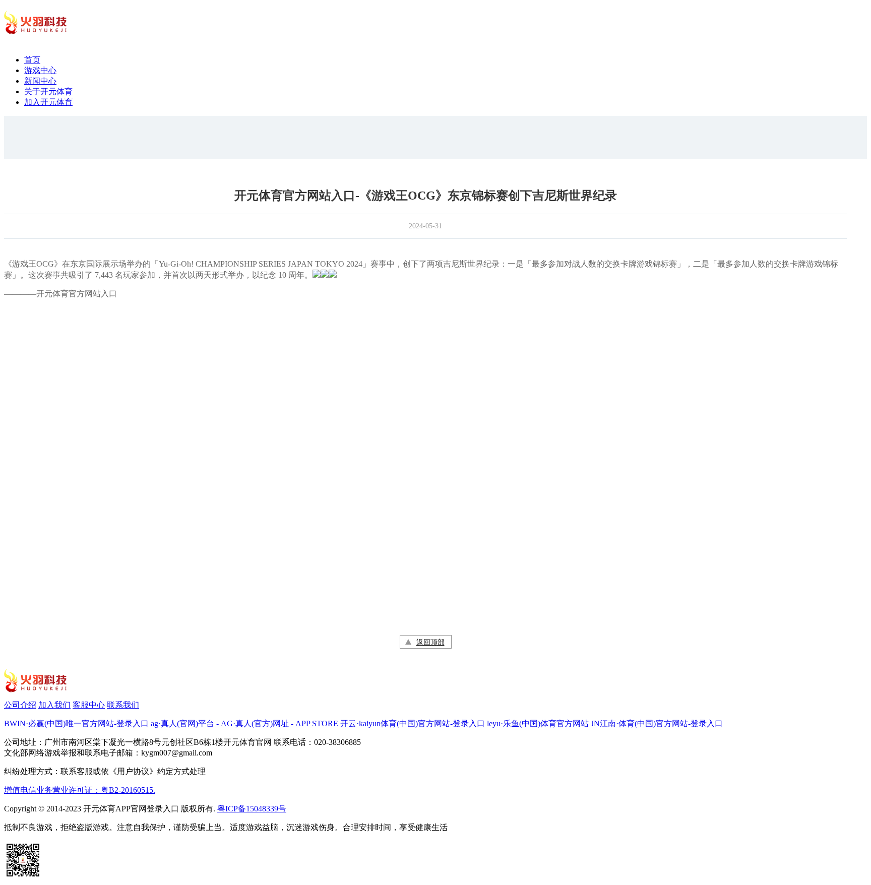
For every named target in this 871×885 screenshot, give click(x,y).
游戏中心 (40, 70)
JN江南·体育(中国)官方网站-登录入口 (657, 723)
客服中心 (89, 705)
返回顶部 (430, 642)
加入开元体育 (48, 102)
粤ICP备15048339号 (251, 808)
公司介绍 (20, 705)
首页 (32, 59)
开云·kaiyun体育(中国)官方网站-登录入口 (412, 723)
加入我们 (54, 705)
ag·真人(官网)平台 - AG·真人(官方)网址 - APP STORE (244, 723)
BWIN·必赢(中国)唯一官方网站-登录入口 (76, 723)
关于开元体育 (48, 91)
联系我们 (123, 705)
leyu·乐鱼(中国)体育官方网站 (538, 723)
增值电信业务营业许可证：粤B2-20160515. (79, 790)
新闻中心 (40, 81)
